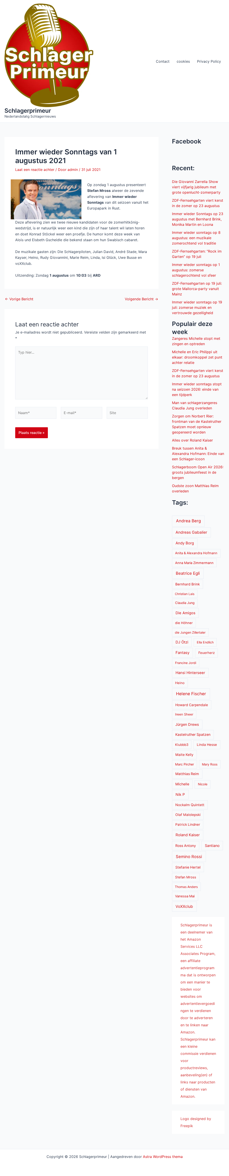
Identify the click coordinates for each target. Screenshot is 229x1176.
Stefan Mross (185, 877)
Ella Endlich (205, 642)
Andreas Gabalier (191, 532)
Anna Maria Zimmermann (194, 563)
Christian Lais (184, 594)
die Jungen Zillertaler (190, 632)
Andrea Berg (188, 520)
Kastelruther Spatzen (192, 734)
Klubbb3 (181, 745)
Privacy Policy (209, 61)
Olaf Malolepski (188, 815)
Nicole (202, 784)
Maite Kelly (184, 755)
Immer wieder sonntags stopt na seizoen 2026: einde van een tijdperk (197, 389)
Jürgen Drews (187, 724)
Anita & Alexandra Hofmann (196, 553)
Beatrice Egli (188, 573)
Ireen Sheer (184, 714)
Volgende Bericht (141, 299)
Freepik (186, 1126)
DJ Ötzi (182, 642)
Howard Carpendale (191, 705)
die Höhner (184, 623)
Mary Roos (209, 764)
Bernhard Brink (187, 584)
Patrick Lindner (187, 824)
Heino (179, 683)
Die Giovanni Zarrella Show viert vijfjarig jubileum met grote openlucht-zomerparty (196, 187)
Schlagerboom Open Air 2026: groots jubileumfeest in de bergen (197, 472)
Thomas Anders (186, 887)
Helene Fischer (191, 693)
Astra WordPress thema (163, 1156)
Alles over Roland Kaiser (192, 440)
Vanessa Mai (185, 896)
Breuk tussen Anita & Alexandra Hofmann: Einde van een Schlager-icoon (198, 453)
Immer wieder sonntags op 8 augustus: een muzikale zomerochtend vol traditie (196, 237)
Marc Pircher (184, 764)
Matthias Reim (187, 774)
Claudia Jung (185, 603)
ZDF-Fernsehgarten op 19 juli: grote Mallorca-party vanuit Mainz (197, 288)
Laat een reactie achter (34, 169)
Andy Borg (185, 543)
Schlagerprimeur (27, 110)
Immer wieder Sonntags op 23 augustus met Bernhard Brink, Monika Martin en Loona (197, 219)
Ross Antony (185, 846)
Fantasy (182, 652)
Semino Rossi (189, 856)
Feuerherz (206, 653)
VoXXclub (184, 906)
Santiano (212, 845)
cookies (183, 61)
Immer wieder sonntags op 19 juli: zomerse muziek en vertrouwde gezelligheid (197, 307)
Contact (163, 61)
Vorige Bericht (19, 299)
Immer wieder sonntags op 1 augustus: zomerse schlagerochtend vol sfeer (196, 270)
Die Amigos (185, 613)
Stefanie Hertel (188, 867)
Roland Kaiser (188, 835)
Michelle (182, 784)
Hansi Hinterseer (190, 672)
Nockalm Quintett (189, 805)
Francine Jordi (185, 663)
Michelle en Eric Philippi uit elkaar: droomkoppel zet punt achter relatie (197, 357)
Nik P (180, 794)
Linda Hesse (207, 745)
